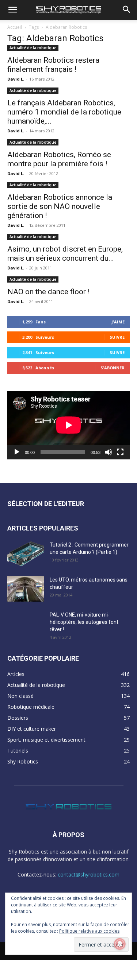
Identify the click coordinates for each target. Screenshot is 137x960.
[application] (68, 425)
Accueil (14, 27)
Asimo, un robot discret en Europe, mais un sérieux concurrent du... (65, 254)
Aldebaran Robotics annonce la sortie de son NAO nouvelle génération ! (59, 206)
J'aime (118, 321)
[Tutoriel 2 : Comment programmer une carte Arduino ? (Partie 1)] (25, 554)
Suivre (117, 337)
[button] (12, 10)
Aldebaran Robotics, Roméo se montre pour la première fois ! (59, 159)
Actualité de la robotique (32, 47)
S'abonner (112, 367)
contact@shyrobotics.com (88, 874)
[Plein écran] (120, 452)
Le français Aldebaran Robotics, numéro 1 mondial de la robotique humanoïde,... (64, 111)
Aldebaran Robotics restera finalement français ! (53, 65)
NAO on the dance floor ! (48, 291)
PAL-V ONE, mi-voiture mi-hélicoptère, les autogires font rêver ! (84, 622)
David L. (15, 79)
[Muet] (108, 452)
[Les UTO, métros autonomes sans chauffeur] (25, 589)
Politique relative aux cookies (89, 931)
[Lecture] (16, 452)
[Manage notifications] (120, 944)
